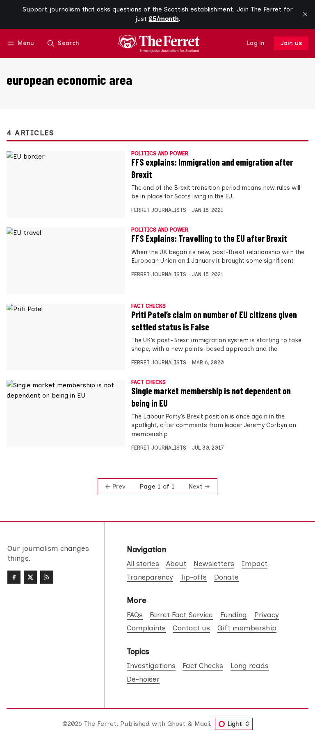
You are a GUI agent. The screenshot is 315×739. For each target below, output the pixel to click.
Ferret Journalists (158, 210)
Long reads (250, 665)
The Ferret (100, 724)
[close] (305, 14)
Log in (256, 43)
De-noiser (143, 679)
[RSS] (46, 577)
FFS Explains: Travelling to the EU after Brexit (209, 238)
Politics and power (159, 154)
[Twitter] (30, 577)
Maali (202, 724)
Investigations (151, 665)
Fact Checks (148, 306)
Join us (291, 43)
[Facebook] (14, 577)
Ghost (176, 724)
